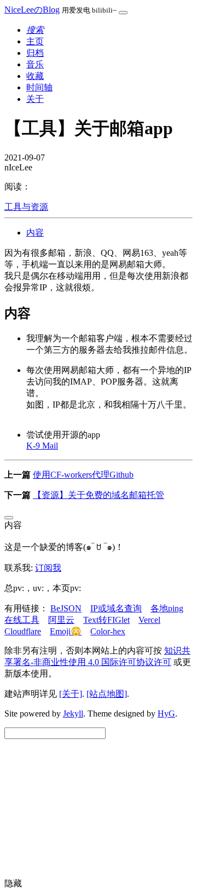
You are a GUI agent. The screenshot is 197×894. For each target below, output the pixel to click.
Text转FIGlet (106, 619)
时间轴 (39, 87)
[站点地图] (106, 693)
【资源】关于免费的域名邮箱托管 (98, 495)
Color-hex (107, 631)
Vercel (149, 619)
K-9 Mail (42, 445)
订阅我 (48, 567)
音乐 (35, 64)
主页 (35, 41)
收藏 (35, 76)
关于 (35, 99)
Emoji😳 (66, 631)
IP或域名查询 (116, 608)
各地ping (166, 608)
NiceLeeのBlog (32, 9)
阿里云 (61, 619)
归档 (35, 53)
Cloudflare (22, 631)
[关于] (70, 693)
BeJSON (66, 608)
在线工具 (21, 619)
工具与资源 (26, 206)
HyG (166, 713)
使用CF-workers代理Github (83, 474)
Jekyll (73, 713)
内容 (35, 232)
